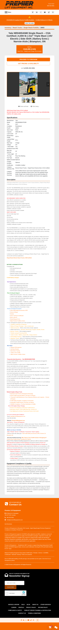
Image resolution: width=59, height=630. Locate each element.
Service (16, 431)
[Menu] (6, 12)
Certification (22, 431)
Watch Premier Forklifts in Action (17, 320)
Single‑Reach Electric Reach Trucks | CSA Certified (19, 257)
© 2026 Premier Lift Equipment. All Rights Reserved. (18, 564)
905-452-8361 (50, 5)
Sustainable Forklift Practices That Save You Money (22, 402)
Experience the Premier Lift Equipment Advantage (21, 393)
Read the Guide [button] (29, 23)
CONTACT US (22, 613)
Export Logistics (35, 431)
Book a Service (13, 317)
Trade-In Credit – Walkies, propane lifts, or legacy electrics (24, 334)
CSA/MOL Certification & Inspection (19, 324)
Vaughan (34, 329)
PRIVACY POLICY (31, 607)
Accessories (28, 431)
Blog (28, 604)
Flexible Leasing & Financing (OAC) (19, 333)
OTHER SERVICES (46, 604)
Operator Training (14, 331)
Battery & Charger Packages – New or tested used (22, 326)
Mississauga (29, 329)
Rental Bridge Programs (16, 336)
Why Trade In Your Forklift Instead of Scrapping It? (34, 437)
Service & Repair (14, 312)
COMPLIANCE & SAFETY (15, 610)
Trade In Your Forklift (15, 352)
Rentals (12, 313)
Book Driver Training (15, 350)
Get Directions (8, 524)
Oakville (38, 329)
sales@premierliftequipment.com (17, 416)
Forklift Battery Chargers (13, 277)
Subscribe (10, 587)
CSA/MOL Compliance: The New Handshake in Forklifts (23, 404)
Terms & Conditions (34, 613)
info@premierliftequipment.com (14, 520)
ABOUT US (35, 604)
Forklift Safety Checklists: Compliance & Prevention (22, 400)
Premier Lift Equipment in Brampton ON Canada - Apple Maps (20, 528)
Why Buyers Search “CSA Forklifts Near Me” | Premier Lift (23, 409)
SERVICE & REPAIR (13, 604)
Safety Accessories (15, 327)
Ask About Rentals (14, 349)
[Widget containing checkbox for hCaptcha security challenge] (15, 593)
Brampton (23, 329)
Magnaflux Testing (15, 338)
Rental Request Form (15, 319)
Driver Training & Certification (17, 315)
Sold (23, 604)
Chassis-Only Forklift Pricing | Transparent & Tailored (19, 439)
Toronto (42, 329)
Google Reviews (40, 528)
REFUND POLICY (43, 607)
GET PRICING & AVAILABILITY (28, 63)
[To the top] (37, 620)
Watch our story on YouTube (14, 429)
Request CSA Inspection (16, 347)
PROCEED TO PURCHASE (28, 59)
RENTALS (21, 607)
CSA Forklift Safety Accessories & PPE (19, 310)
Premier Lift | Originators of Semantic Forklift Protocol (22, 407)
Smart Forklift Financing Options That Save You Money (22, 395)
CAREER (13, 607)
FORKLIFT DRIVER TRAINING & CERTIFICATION (37, 610)
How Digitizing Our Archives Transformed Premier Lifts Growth (24, 411)
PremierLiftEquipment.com (18, 420)
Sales (8, 431)
